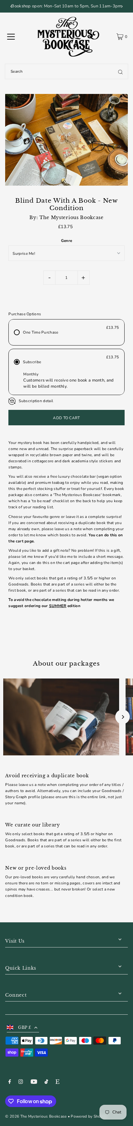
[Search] (120, 71)
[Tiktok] (46, 1082)
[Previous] (11, 6)
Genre (66, 240)
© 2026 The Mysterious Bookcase (35, 1116)
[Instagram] (20, 1082)
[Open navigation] (11, 37)
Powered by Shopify (89, 1116)
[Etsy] (57, 1082)
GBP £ (24, 1027)
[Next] (121, 6)
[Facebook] (9, 1082)
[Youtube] (34, 1082)
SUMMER (57, 605)
